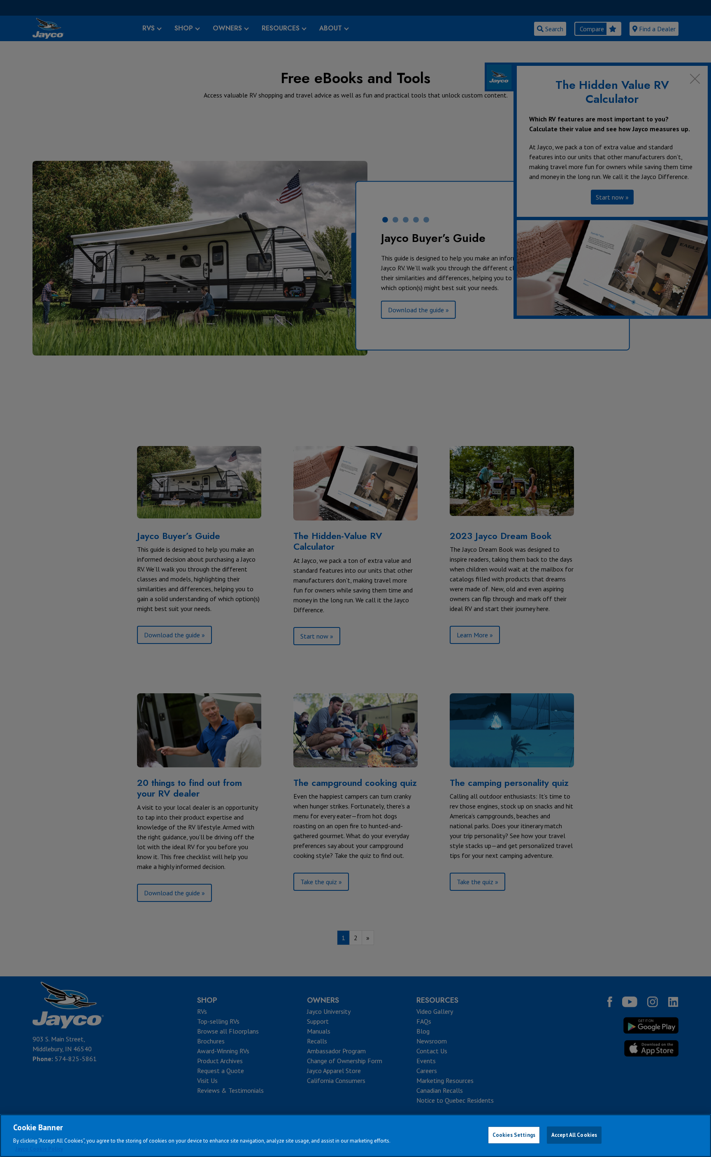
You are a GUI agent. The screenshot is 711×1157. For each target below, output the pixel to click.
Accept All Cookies (574, 1134)
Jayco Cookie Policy (39, 1148)
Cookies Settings (514, 1134)
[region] (355, 1135)
